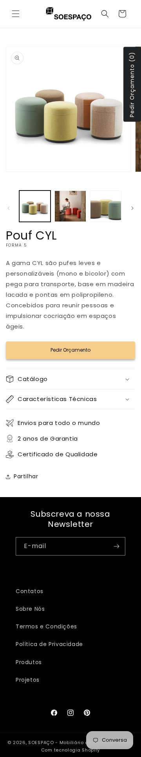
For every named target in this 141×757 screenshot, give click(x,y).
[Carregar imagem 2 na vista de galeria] (70, 206)
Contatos (29, 591)
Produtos (29, 662)
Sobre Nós (30, 609)
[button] (15, 13)
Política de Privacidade (49, 644)
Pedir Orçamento (70, 350)
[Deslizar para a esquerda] (8, 208)
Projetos (28, 680)
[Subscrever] (116, 546)
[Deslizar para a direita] (132, 208)
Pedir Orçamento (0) (132, 84)
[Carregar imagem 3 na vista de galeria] (105, 206)
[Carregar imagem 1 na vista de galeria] (35, 206)
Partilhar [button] (26, 476)
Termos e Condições (46, 626)
